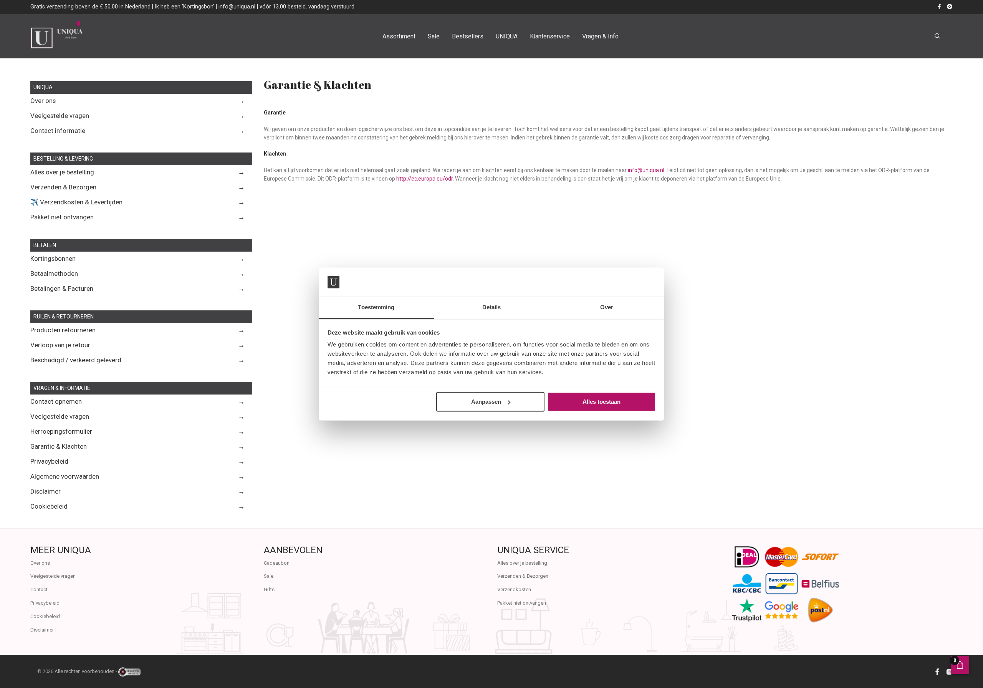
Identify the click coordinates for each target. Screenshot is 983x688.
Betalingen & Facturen (61, 288)
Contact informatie (57, 130)
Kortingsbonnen (53, 258)
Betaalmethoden (54, 273)
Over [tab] (606, 307)
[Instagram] (950, 6)
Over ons (43, 100)
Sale (434, 36)
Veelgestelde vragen (59, 115)
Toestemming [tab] (376, 307)
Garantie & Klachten (58, 446)
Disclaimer (45, 491)
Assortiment (398, 36)
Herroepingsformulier (61, 431)
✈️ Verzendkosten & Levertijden (76, 202)
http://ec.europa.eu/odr (424, 179)
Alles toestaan (602, 401)
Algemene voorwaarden (64, 476)
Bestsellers (467, 36)
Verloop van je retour (60, 345)
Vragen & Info (600, 36)
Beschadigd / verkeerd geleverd (75, 360)
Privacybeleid (49, 461)
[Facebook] (939, 6)
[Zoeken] (937, 36)
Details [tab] (491, 307)
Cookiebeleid (49, 506)
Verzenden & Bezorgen (63, 187)
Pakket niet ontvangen (62, 217)
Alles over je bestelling (62, 172)
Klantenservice (550, 36)
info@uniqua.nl (236, 6)
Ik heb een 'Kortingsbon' (184, 6)
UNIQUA (507, 36)
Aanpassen (486, 401)
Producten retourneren (63, 330)
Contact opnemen (56, 401)
